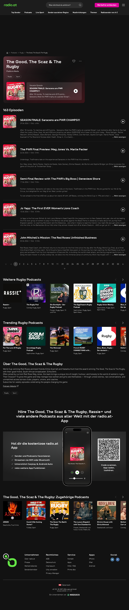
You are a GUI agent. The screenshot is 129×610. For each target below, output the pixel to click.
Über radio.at (30, 559)
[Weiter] (123, 279)
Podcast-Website (9, 386)
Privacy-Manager (52, 573)
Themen (93, 12)
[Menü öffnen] (123, 5)
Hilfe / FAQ (72, 566)
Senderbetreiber (31, 570)
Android (92, 566)
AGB (47, 559)
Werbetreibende (31, 566)
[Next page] (123, 264)
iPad (90, 562)
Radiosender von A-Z (109, 12)
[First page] (6, 264)
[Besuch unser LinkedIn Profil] (112, 559)
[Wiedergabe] (76, 91)
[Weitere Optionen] (80, 61)
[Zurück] (116, 279)
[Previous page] (11, 264)
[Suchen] (80, 5)
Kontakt (71, 559)
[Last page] (64, 269)
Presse (27, 562)
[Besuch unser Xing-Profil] (118, 559)
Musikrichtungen (79, 12)
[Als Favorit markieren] (74, 61)
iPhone (91, 559)
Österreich (66, 585)
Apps (69, 562)
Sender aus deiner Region (58, 12)
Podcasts (28, 12)
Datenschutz (51, 562)
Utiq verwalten (51, 570)
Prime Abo (72, 570)
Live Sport (40, 12)
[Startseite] (7, 53)
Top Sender (15, 12)
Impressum (50, 566)
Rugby (10, 76)
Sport (18, 76)
